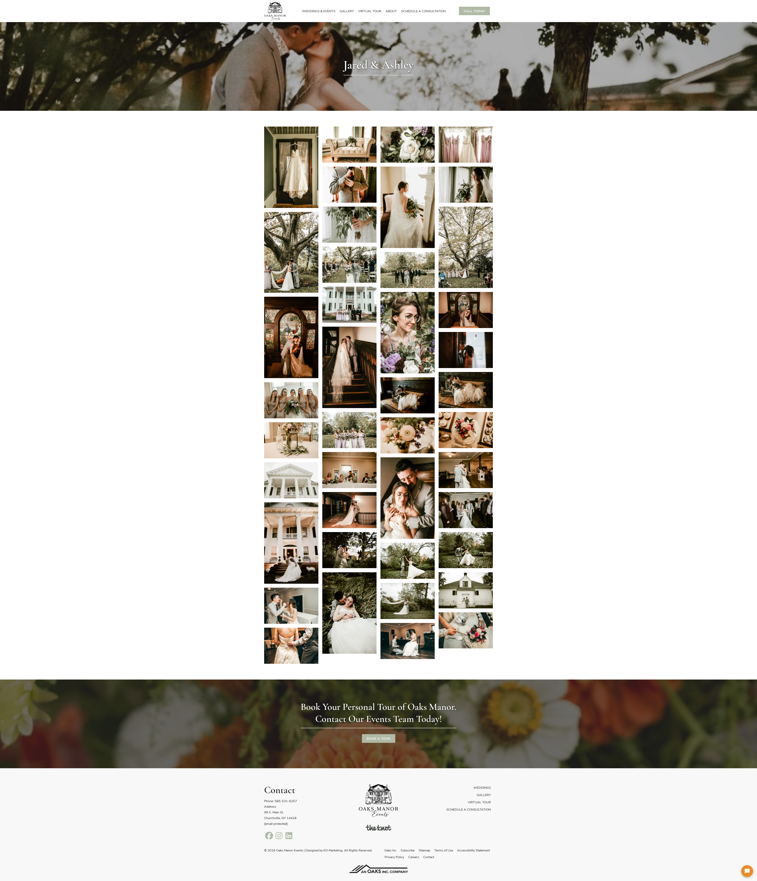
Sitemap (424, 850)
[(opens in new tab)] (378, 827)
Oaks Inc (390, 850)
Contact (428, 857)
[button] (747, 871)
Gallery (484, 795)
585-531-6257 (286, 801)
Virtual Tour (479, 802)
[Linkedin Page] (289, 835)
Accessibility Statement (473, 850)
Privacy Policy (394, 857)
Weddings (482, 787)
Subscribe (408, 850)
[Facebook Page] (269, 835)
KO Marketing (332, 850)
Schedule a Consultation (468, 809)
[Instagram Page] (279, 835)
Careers (413, 857)
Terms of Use (443, 850)
